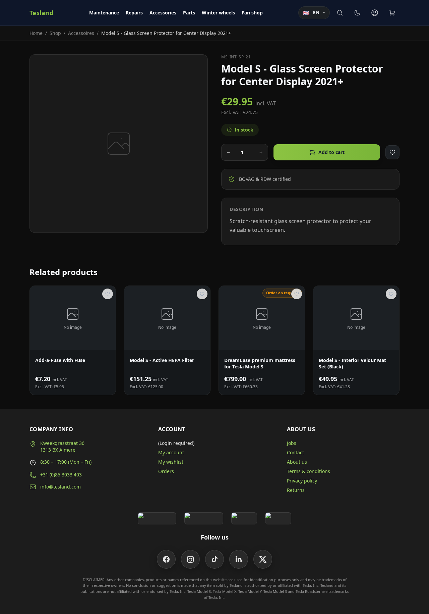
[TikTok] (214, 559)
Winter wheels (218, 12)
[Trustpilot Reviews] (203, 518)
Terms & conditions (308, 471)
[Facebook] (166, 559)
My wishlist (170, 462)
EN (314, 12)
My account (171, 452)
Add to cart (331, 152)
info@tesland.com (60, 486)
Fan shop (252, 12)
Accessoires (81, 33)
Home (36, 33)
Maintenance (104, 12)
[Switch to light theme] (357, 12)
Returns (296, 490)
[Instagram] (190, 559)
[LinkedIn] (238, 559)
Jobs (291, 443)
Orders (166, 471)
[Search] (339, 12)
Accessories (162, 12)
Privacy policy (302, 480)
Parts (189, 12)
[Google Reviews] (157, 518)
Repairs (134, 12)
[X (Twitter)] (262, 559)
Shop (55, 33)
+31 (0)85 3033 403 (61, 474)
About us (297, 462)
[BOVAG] (244, 518)
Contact (295, 452)
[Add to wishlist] (392, 152)
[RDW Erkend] (278, 518)
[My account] (374, 12)
